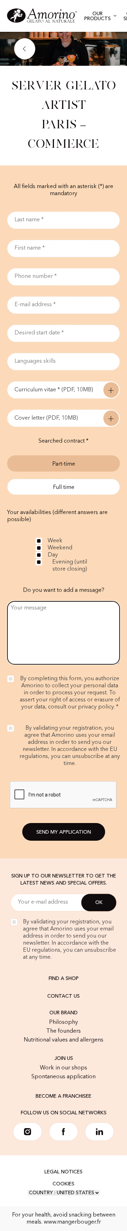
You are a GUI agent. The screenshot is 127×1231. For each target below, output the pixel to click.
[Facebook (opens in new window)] (63, 1131)
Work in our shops (63, 1068)
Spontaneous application (63, 1077)
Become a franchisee (63, 1096)
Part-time (63, 464)
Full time (63, 487)
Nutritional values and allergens (63, 1040)
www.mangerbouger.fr (72, 1222)
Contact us (63, 996)
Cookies (63, 1184)
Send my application (63, 832)
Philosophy (63, 1022)
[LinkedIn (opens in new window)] (99, 1131)
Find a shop (64, 978)
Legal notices (63, 1171)
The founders (63, 1031)
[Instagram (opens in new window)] (27, 1131)
